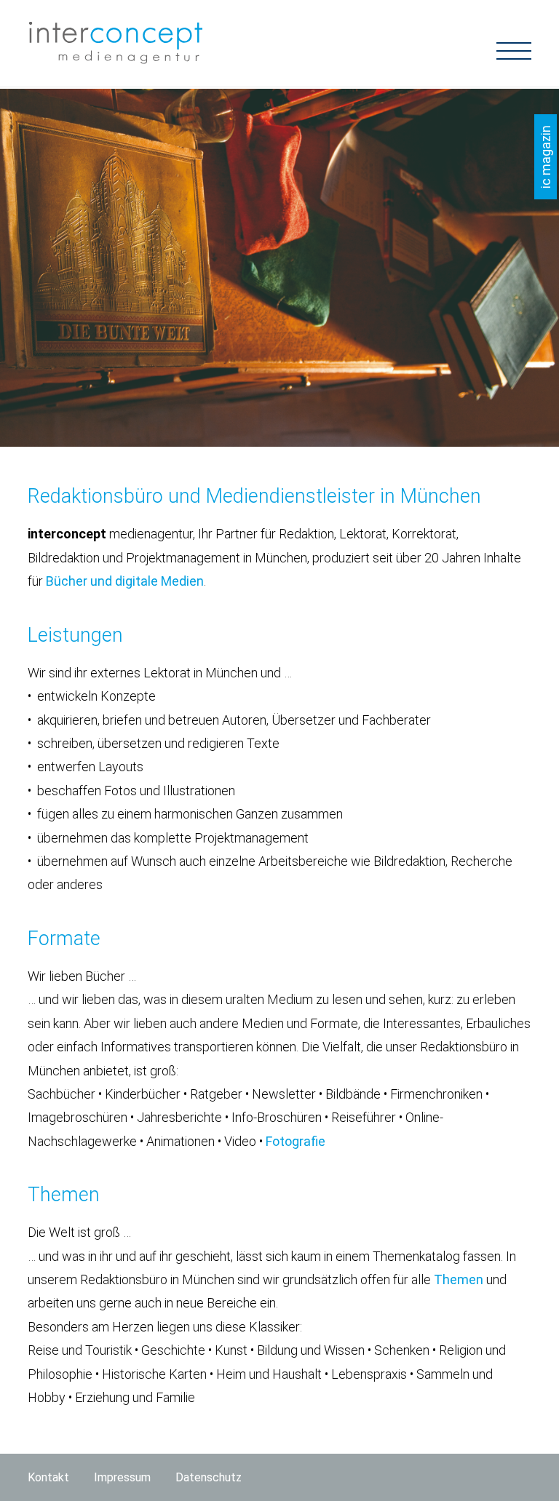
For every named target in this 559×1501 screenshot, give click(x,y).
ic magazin (545, 156)
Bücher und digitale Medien (125, 581)
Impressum (122, 1477)
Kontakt (48, 1477)
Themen (458, 1279)
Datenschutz (208, 1477)
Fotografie (295, 1141)
